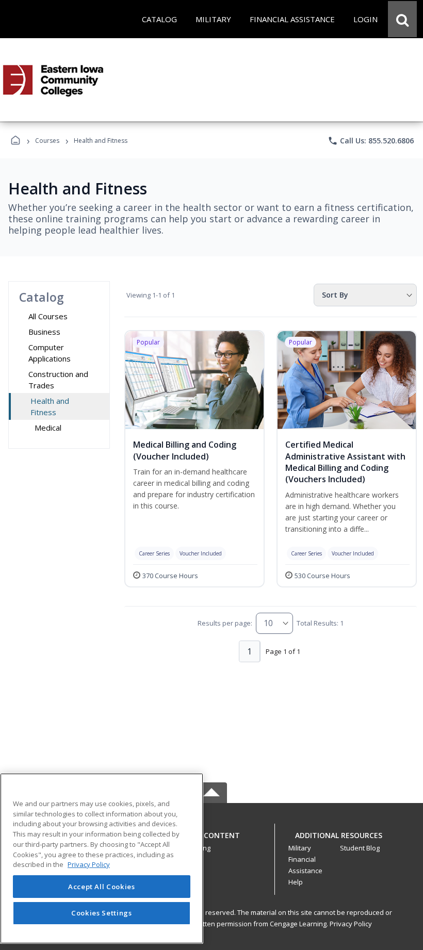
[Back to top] (211, 841)
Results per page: (225, 623)
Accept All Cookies (101, 886)
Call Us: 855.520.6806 (371, 141)
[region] (101, 858)
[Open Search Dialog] (402, 19)
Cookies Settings (101, 913)
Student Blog (360, 848)
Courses (47, 140)
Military (299, 848)
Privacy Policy (351, 923)
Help (295, 882)
